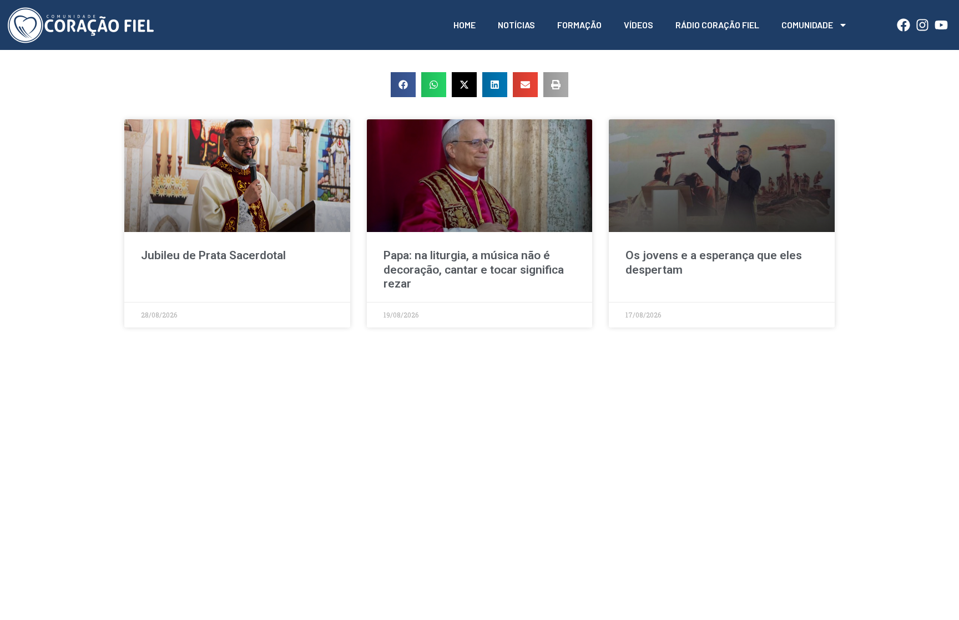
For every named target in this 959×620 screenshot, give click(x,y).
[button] (403, 84)
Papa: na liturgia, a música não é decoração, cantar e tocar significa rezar (473, 269)
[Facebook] (903, 25)
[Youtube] (941, 25)
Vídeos (638, 24)
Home (464, 24)
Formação (579, 24)
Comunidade (807, 24)
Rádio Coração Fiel (717, 24)
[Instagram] (922, 25)
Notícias (516, 24)
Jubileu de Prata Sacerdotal (213, 255)
